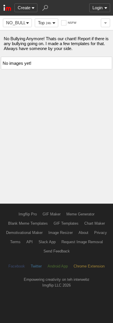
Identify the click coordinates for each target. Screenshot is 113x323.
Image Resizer (60, 232)
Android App (58, 266)
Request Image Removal (82, 242)
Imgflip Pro (28, 214)
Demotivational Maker (24, 232)
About (83, 232)
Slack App (47, 242)
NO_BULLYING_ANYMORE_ (19, 22)
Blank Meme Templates (28, 223)
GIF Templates (66, 223)
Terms (15, 242)
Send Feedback (56, 251)
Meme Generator (80, 214)
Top (44, 22)
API (29, 242)
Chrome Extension (89, 266)
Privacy (100, 232)
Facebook (16, 266)
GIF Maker (52, 214)
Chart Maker (94, 223)
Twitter (36, 266)
